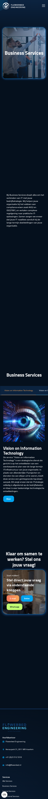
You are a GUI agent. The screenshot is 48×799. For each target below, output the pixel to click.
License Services (8, 791)
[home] (13, 5)
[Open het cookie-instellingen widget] (4, 795)
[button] (43, 2)
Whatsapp (14, 606)
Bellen (27, 598)
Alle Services (7, 781)
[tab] (18, 390)
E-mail (13, 598)
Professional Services (10, 796)
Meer (8, 498)
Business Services (9, 786)
